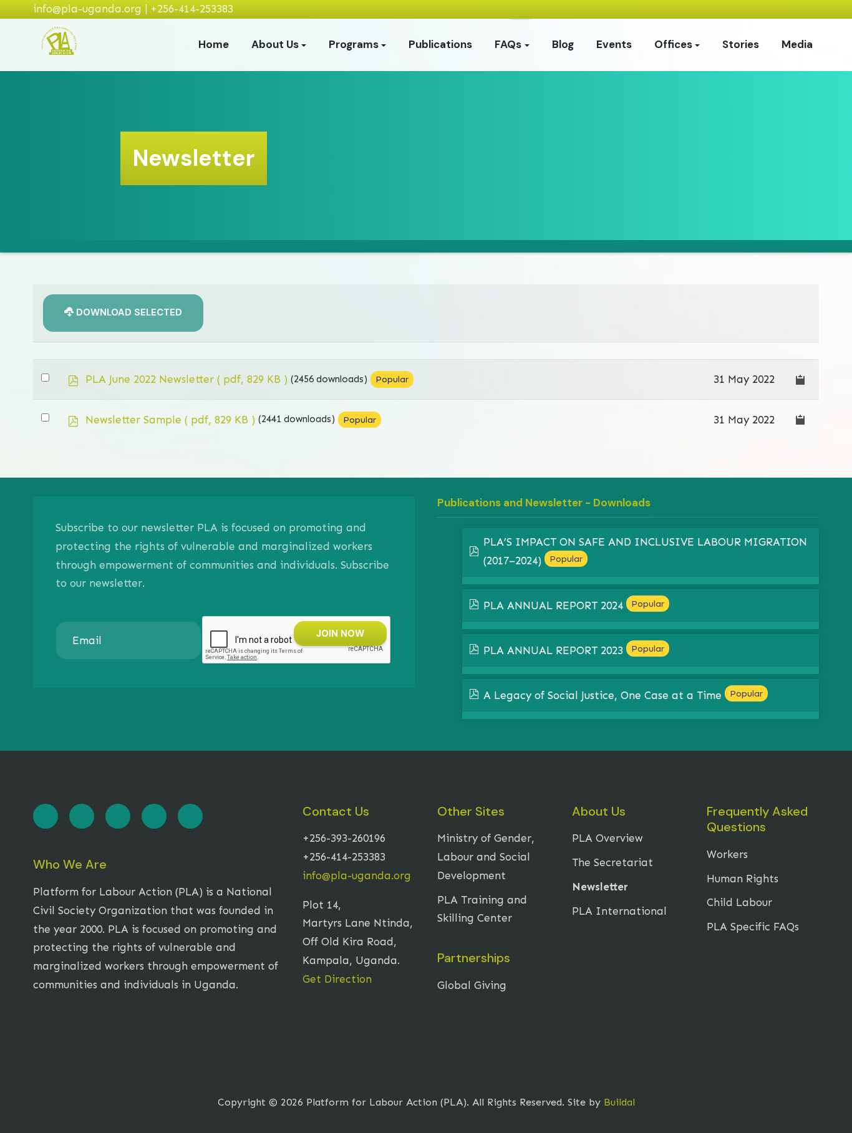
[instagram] (154, 816)
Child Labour (739, 902)
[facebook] (45, 816)
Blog (563, 44)
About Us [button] (275, 44)
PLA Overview (607, 838)
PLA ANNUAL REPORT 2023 (553, 650)
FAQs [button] (508, 44)
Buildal (619, 1102)
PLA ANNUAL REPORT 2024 (553, 605)
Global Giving (471, 985)
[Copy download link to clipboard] (800, 379)
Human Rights (742, 878)
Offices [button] (673, 44)
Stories (740, 44)
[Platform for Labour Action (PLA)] (59, 44)
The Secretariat (612, 862)
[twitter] (81, 816)
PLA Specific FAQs (753, 926)
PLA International (619, 911)
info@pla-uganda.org (357, 875)
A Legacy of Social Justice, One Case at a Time (602, 695)
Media (797, 44)
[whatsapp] (190, 816)
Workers (727, 854)
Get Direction (337, 979)
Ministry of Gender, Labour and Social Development (486, 857)
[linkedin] (117, 816)
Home (213, 44)
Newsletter (600, 886)
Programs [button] (354, 44)
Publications (440, 44)
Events (614, 44)
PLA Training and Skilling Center (482, 909)
